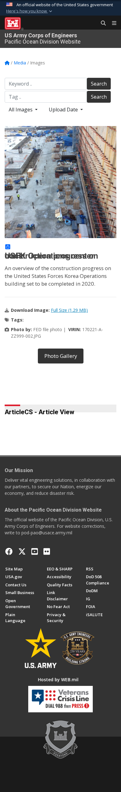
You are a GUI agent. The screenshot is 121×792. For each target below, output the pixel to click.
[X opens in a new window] (22, 551)
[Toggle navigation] (111, 23)
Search (99, 83)
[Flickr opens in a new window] (46, 551)
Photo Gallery (60, 355)
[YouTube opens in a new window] (34, 551)
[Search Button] (101, 23)
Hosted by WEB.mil (58, 679)
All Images (21, 109)
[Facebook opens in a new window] (9, 551)
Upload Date (64, 109)
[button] (29, 11)
